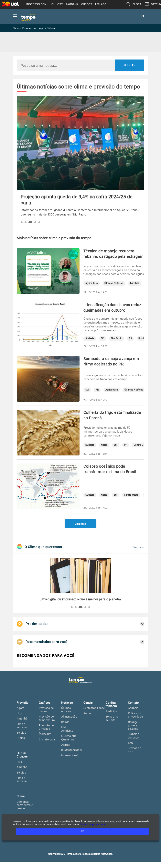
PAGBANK (72, 4)
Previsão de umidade (46, 727)
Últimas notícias (66, 709)
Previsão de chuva (46, 709)
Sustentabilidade (72, 750)
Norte (104, 445)
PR (97, 390)
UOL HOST (56, 4)
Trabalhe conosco (133, 735)
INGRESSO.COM (36, 4)
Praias (21, 737)
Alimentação (69, 716)
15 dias (21, 732)
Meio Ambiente (67, 729)
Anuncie (133, 708)
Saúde (65, 722)
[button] (22, 222)
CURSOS (86, 4)
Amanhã (22, 718)
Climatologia (47, 739)
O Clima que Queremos (68, 737)
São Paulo (116, 338)
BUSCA (137, 4)
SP (102, 338)
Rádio (87, 713)
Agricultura (91, 283)
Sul (87, 390)
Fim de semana (22, 725)
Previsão (22, 702)
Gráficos (44, 702)
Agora (21, 708)
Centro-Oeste (141, 445)
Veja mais (80, 523)
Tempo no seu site (112, 718)
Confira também (111, 704)
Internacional (69, 755)
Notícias (67, 702)
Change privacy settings (133, 725)
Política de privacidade (135, 715)
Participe (111, 711)
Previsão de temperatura (47, 718)
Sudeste (89, 338)
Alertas (65, 744)
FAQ (130, 742)
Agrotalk (134, 283)
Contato (133, 702)
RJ (130, 338)
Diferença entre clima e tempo (25, 805)
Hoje (19, 713)
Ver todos (139, 547)
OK (82, 831)
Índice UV (45, 734)
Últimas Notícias (113, 283)
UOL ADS (100, 4)
